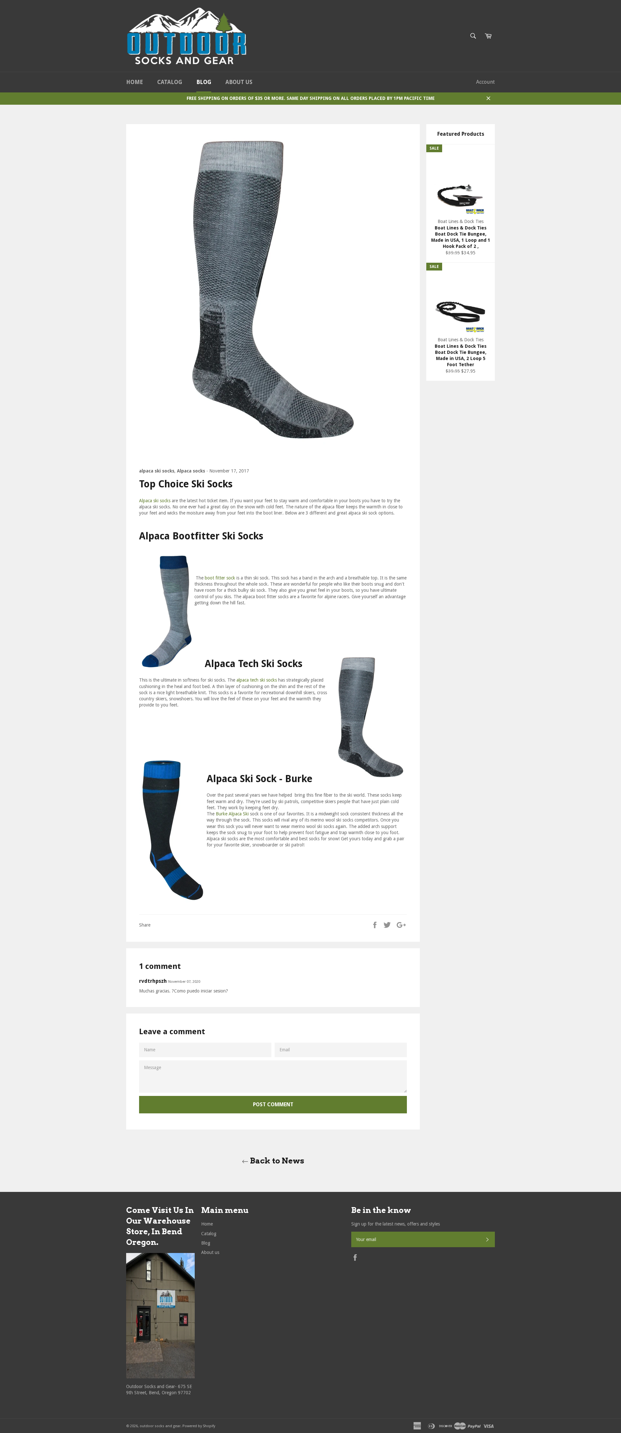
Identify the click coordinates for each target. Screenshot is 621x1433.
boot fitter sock (220, 577)
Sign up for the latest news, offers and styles (395, 1223)
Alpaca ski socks (154, 500)
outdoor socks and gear (160, 1426)
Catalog (169, 82)
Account (485, 82)
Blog (203, 82)
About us (238, 82)
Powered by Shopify (198, 1426)
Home (134, 82)
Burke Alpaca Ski (232, 813)
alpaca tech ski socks (257, 680)
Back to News (276, 1160)
